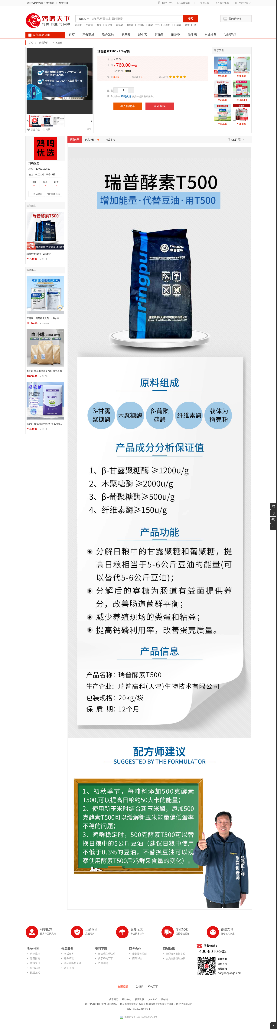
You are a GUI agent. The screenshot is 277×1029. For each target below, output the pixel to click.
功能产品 (230, 34)
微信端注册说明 (106, 953)
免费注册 (63, 3)
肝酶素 (177, 25)
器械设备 (210, 34)
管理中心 (243, 3)
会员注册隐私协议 (175, 958)
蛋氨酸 (119, 25)
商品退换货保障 (72, 963)
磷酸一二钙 (154, 25)
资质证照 (204, 3)
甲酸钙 (89, 25)
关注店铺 (55, 194)
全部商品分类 (41, 35)
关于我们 (113, 999)
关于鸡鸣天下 (105, 958)
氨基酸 (126, 34)
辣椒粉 (141, 25)
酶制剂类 (43, 42)
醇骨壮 (78, 25)
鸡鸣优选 (126, 96)
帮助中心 (126, 999)
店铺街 (164, 999)
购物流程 (35, 953)
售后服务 (69, 953)
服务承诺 (69, 958)
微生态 (192, 34)
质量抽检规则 (139, 953)
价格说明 (35, 967)
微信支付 (35, 963)
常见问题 (69, 967)
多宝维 (108, 25)
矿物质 (159, 34)
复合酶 (58, 42)
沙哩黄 (140, 986)
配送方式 (35, 972)
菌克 (99, 25)
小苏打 (167, 25)
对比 (48, 129)
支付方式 (152, 999)
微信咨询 (222, 963)
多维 (187, 25)
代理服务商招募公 (175, 953)
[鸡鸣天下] (48, 28)
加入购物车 (127, 106)
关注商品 (35, 129)
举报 (89, 129)
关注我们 (185, 3)
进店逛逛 (37, 194)
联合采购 (108, 34)
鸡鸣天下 (153, 986)
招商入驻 (137, 958)
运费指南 (35, 958)
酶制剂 (175, 34)
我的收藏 (224, 3)
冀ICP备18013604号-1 (138, 1009)
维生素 (142, 34)
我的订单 (166, 3)
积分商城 (88, 34)
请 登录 (49, 3)
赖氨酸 (130, 25)
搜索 (190, 18)
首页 (72, 34)
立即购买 (160, 106)
